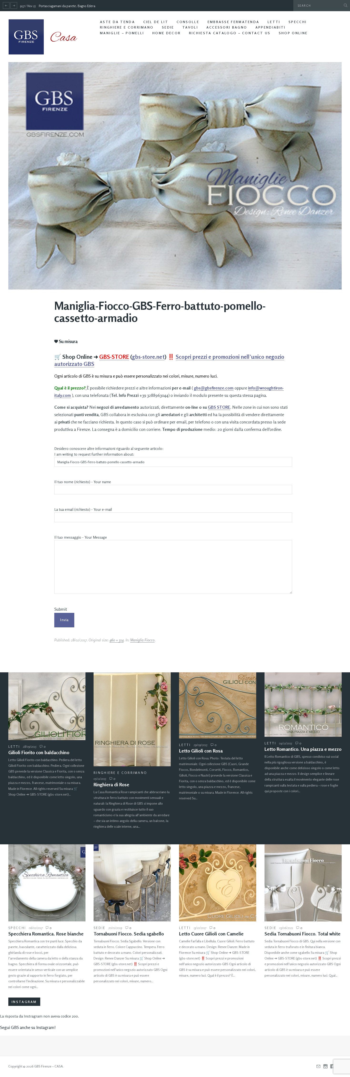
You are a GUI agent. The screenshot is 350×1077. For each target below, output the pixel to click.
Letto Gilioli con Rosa (201, 751)
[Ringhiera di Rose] (132, 719)
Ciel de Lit (155, 22)
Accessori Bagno (226, 27)
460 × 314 (117, 640)
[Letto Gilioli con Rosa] (217, 705)
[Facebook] (332, 1066)
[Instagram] (325, 1066)
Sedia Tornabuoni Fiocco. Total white (302, 934)
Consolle (188, 22)
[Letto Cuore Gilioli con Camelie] (217, 882)
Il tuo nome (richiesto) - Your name (82, 482)
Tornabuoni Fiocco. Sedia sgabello (129, 934)
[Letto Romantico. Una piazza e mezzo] (303, 704)
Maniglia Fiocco (142, 640)
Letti (274, 22)
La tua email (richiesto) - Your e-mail (83, 509)
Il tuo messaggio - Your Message (80, 537)
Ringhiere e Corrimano (127, 27)
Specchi (298, 22)
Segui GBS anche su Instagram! (28, 1027)
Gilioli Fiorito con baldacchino (38, 752)
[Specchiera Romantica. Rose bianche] (46, 882)
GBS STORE (219, 407)
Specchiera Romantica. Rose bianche (46, 934)
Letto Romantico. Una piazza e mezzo (303, 749)
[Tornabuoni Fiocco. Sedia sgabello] (132, 882)
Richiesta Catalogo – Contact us (229, 33)
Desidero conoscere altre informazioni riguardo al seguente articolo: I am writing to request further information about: (109, 451)
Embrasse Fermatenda (234, 22)
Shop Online (293, 33)
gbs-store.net (148, 357)
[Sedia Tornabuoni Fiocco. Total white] (303, 882)
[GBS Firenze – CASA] (46, 37)
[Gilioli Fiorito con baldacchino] (46, 706)
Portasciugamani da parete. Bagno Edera (67, 6)
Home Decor (166, 33)
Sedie (168, 27)
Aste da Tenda (117, 22)
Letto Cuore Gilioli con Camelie (211, 934)
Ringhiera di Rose (111, 784)
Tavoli (190, 27)
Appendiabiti (270, 27)
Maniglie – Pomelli (122, 33)
